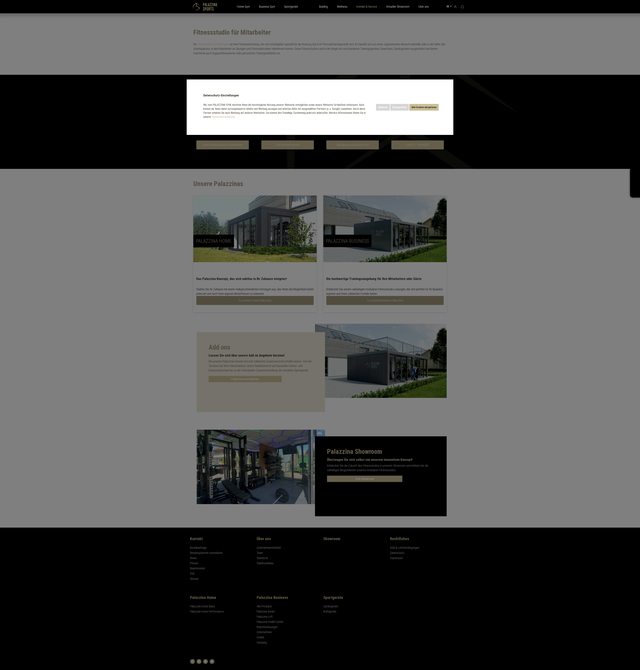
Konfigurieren (399, 107)
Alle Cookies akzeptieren (424, 107)
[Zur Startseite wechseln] (205, 6)
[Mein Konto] (455, 6)
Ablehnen (383, 107)
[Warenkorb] (462, 6)
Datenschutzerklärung (223, 116)
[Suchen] (440, 6)
